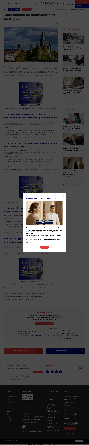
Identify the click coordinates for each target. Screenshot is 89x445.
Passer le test (45, 247)
